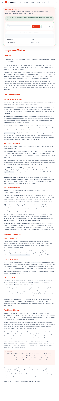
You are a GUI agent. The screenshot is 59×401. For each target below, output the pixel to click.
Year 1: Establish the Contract (13, 99)
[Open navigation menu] (2, 2)
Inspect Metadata (47, 26)
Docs (21, 2)
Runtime (26, 2)
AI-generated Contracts (11, 259)
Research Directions (12, 234)
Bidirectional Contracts (11, 278)
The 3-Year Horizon (12, 95)
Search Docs (36, 26)
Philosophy (32, 2)
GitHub (43, 2)
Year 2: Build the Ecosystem (12, 143)
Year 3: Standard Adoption (12, 187)
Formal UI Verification (10, 238)
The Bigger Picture (11, 310)
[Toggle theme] (56, 2)
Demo (38, 2)
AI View (52, 2)
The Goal (7, 56)
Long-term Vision (14, 50)
